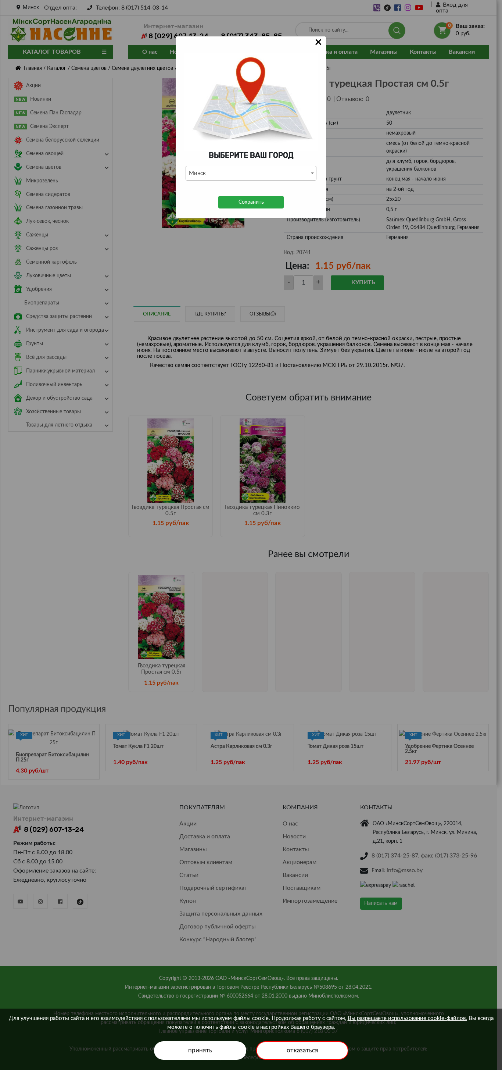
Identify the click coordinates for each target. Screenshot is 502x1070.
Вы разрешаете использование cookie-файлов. (407, 1018)
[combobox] (251, 173)
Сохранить (251, 202)
